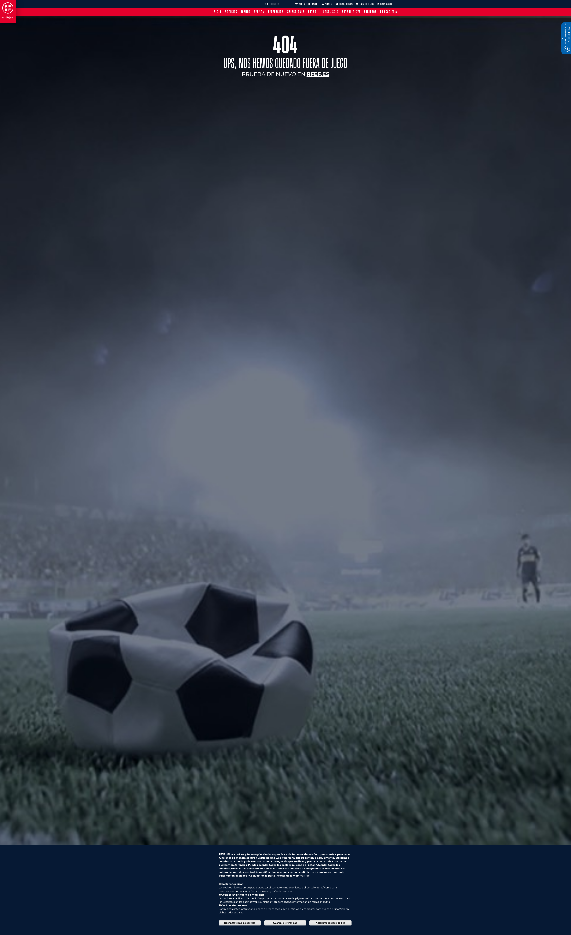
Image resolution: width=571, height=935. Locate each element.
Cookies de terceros (234, 905)
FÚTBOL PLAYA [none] (351, 12)
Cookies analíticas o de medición (242, 894)
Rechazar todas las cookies (239, 923)
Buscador (267, 4)
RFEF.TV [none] (259, 12)
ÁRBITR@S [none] (370, 12)
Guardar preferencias (285, 923)
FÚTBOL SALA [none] (329, 12)
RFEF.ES (318, 74)
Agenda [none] (245, 12)
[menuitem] (217, 12)
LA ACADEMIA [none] (388, 12)
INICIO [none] (217, 12)
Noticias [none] (231, 12)
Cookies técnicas (232, 884)
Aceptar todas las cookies (330, 923)
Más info (305, 875)
